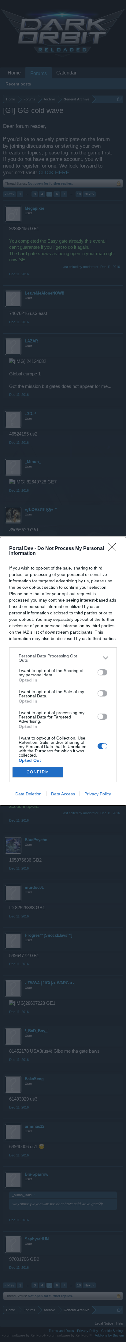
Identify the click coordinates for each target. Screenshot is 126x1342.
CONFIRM (38, 772)
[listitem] (63, 658)
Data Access (63, 793)
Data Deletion (28, 793)
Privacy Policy (97, 793)
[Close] (114, 549)
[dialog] (63, 671)
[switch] (102, 672)
